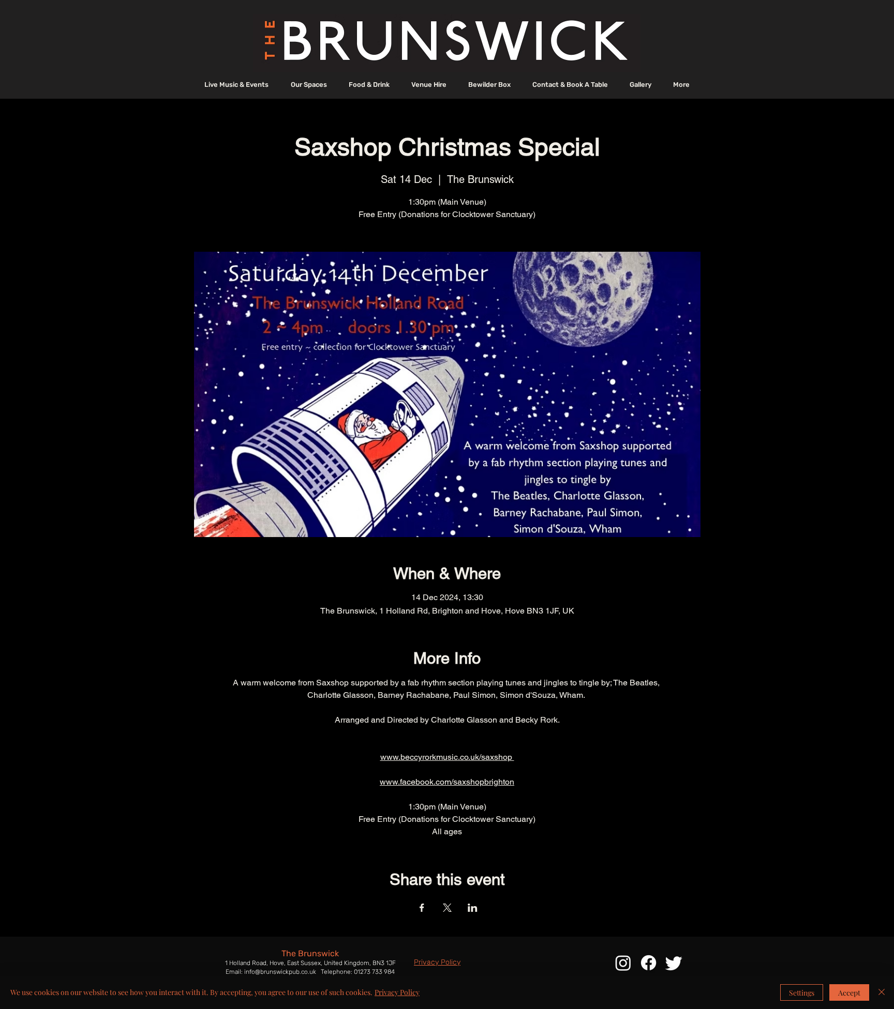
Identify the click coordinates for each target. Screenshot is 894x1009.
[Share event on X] (447, 908)
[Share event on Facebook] (422, 908)
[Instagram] (623, 963)
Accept (849, 993)
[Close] (881, 992)
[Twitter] (674, 963)
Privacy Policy (397, 992)
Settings (801, 993)
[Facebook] (648, 963)
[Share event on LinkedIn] (473, 908)
